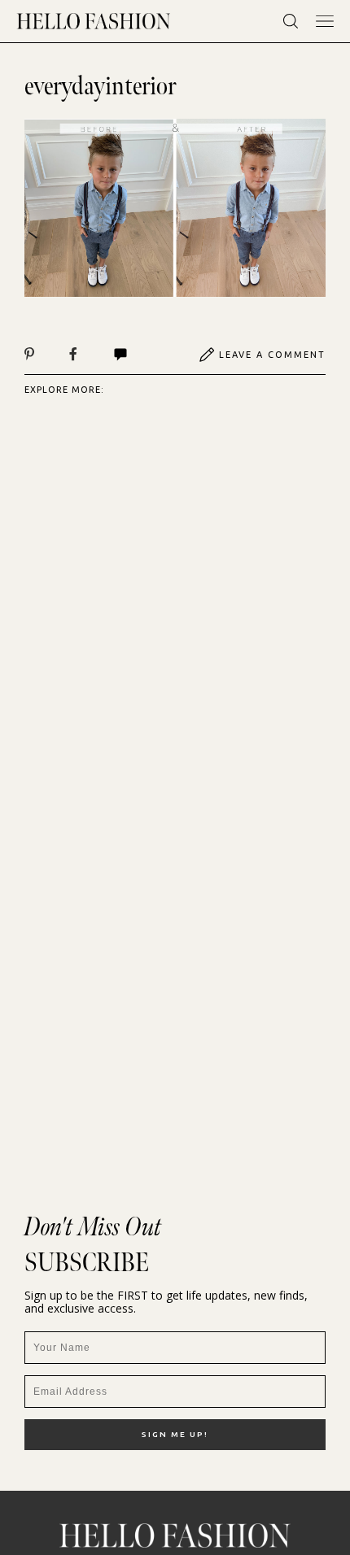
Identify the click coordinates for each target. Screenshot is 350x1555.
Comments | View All (138, 354)
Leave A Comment (272, 354)
